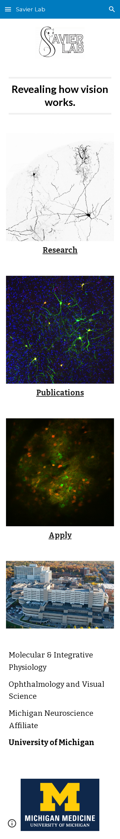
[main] (60, 95)
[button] (8, 9)
